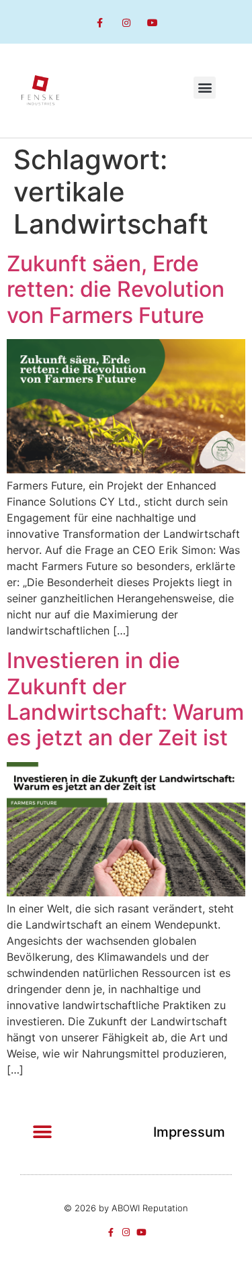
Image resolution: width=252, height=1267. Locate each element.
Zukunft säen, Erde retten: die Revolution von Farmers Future (115, 289)
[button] (205, 88)
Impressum (189, 1132)
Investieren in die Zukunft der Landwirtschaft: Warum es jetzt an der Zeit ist (125, 699)
